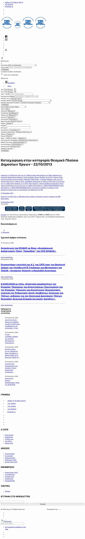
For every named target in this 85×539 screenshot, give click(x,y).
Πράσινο (3, 134)
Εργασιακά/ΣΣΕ (10, 481)
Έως (2, 92)
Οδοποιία (4, 111)
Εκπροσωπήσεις (10, 458)
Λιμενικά (3, 117)
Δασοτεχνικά (5, 146)
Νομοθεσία (11, 83)
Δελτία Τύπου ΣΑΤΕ (11, 462)
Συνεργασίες (9, 456)
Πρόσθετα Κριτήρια (7, 148)
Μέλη (9, 86)
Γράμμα (3, 123)
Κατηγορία (4, 65)
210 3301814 (9, 4)
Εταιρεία (3, 125)
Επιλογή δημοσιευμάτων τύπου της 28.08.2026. (12, 382)
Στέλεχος (4, 128)
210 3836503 (11, 409)
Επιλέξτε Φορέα (6, 100)
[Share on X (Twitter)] (2, 230)
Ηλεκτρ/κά (4, 119)
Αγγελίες (7, 334)
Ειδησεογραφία (9, 378)
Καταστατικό (9, 437)
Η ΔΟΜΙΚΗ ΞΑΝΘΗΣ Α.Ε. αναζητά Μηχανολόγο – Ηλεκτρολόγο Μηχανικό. (11, 340)
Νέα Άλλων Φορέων (10, 349)
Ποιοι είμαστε (9, 435)
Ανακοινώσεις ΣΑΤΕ (11, 472)
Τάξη (2, 109)
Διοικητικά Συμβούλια (11, 320)
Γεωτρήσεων (5, 130)
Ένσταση (4, 215)
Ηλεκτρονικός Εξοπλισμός (9, 140)
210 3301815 (11, 406)
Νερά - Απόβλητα (6, 138)
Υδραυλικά (4, 115)
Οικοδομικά (4, 113)
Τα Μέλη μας (9, 439)
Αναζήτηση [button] (14, 75)
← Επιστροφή (5, 232)
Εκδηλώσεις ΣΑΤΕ (10, 460)
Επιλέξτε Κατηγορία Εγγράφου (10, 102)
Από (2, 89)
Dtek (59, 509)
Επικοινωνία (9, 443)
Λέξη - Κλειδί (5, 94)
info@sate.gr (9, 6)
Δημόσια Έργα (9, 476)
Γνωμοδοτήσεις (10, 474)
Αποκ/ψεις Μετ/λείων (8, 132)
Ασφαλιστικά (9, 479)
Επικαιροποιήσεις (10, 364)
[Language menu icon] (5, 61)
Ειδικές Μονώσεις (6, 142)
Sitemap (7, 491)
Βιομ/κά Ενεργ (5, 121)
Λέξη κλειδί (4, 67)
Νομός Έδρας (5, 107)
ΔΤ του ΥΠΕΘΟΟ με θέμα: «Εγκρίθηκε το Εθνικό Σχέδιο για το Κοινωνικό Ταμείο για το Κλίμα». (12, 354)
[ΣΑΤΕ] (24, 28)
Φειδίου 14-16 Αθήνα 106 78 (14, 2)
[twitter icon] (6, 50)
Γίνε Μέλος (8, 441)
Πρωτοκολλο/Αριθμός (8, 96)
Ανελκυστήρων (6, 144)
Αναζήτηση (5, 69)
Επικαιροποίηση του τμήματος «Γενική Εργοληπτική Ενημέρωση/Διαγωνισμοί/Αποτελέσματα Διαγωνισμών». (11, 369)
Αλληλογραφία (10, 454)
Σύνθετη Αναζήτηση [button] (14, 71)
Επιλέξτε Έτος (5, 98)
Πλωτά (3, 136)
